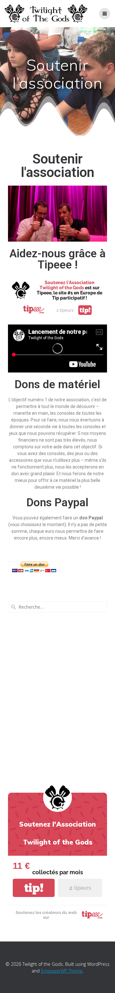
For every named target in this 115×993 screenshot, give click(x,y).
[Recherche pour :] (57, 607)
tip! (85, 310)
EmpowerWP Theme (61, 971)
